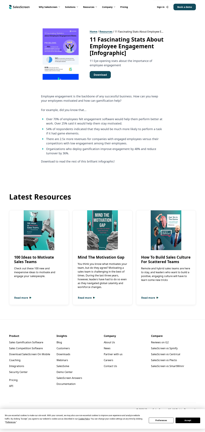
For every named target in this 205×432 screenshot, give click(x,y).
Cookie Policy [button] (84, 419)
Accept (187, 420)
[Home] (19, 7)
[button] (50, 7)
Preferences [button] (11, 422)
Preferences (161, 420)
